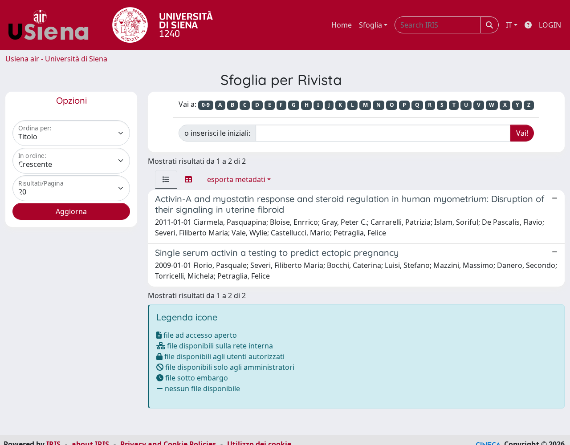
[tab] (166, 179)
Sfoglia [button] (370, 25)
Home (341, 25)
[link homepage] (51, 24)
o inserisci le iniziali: (217, 133)
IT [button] (509, 25)
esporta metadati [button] (236, 179)
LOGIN (550, 25)
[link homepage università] (162, 24)
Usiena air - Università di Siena (56, 59)
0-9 (206, 105)
